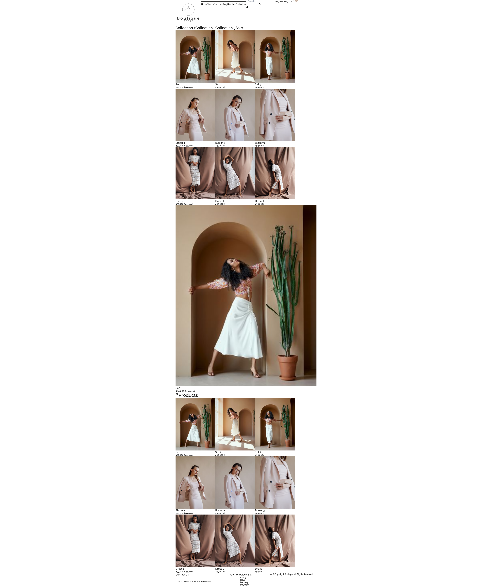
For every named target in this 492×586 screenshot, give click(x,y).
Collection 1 (185, 28)
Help (242, 580)
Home (204, 4)
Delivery (244, 582)
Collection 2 (205, 28)
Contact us (240, 4)
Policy (243, 577)
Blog (224, 4)
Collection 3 (225, 28)
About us (231, 4)
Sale (239, 28)
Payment (244, 585)
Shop (209, 4)
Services (218, 4)
